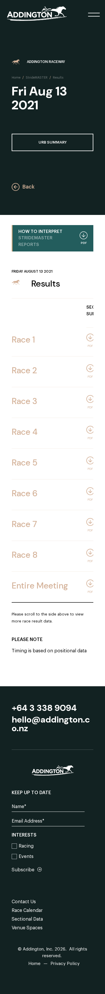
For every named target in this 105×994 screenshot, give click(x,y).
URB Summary (52, 142)
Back (28, 186)
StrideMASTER (37, 77)
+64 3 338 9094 (44, 708)
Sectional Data (27, 919)
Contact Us (24, 901)
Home (16, 77)
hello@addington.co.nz (51, 724)
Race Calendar (27, 910)
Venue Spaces (27, 928)
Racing (26, 846)
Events (26, 856)
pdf (90, 346)
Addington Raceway (46, 62)
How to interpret (52, 238)
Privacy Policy (65, 964)
